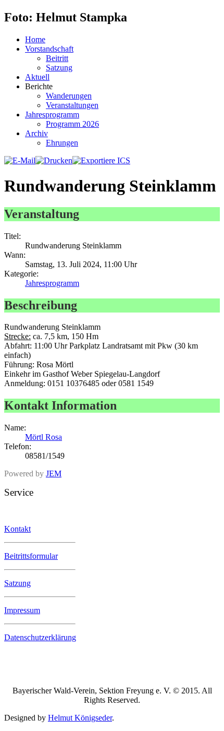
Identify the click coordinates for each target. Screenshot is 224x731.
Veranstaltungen (72, 105)
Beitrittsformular (31, 556)
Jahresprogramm (52, 114)
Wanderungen (69, 95)
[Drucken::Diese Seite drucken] (53, 160)
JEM (53, 473)
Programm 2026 (72, 123)
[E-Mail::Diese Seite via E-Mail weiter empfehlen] (19, 160)
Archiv (36, 133)
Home (35, 39)
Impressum (22, 610)
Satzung (59, 67)
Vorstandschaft (49, 48)
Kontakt (17, 528)
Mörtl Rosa (43, 437)
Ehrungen (62, 142)
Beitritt (57, 58)
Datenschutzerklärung (40, 637)
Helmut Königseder (80, 717)
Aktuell (37, 77)
